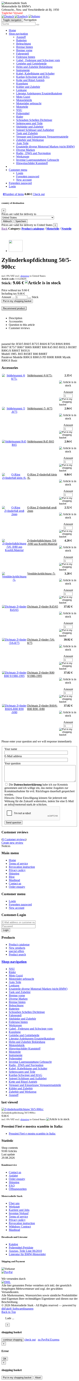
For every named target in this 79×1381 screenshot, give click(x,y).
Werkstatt (14, 1206)
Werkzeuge (22, 156)
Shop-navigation (14, 962)
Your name (10, 749)
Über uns (14, 1203)
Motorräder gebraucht (28, 103)
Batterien (21, 40)
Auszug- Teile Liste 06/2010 (25, 1250)
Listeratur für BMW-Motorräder (27, 1254)
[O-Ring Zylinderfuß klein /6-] (14, 477)
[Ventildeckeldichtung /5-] (14, 579)
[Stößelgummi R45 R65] (14, 444)
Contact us (15, 883)
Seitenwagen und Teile (29, 123)
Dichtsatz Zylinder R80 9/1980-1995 (40, 674)
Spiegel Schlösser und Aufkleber (35, 130)
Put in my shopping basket (17, 301)
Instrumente (23, 70)
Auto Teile (22, 143)
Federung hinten (25, 56)
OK (4, 1358)
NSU (19, 110)
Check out (39, 194)
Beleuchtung (23, 43)
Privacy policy (17, 870)
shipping (24, 275)
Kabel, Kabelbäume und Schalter (35, 73)
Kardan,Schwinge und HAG (33, 76)
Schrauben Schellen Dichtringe (34, 120)
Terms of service (18, 863)
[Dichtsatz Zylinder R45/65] (14, 609)
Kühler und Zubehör (28, 86)
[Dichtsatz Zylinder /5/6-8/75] (14, 642)
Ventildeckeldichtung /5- (41, 573)
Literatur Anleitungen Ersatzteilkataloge (39, 93)
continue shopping (12, 1339)
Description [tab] (15, 318)
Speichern (20, 221)
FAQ (12, 1185)
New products (17, 947)
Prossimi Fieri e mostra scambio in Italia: (32, 1133)
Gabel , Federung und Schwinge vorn (38, 60)
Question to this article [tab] (22, 324)
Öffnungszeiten (18, 1188)
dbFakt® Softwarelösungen (17, 1308)
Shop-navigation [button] (18, 33)
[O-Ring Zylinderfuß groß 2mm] (14, 514)
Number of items (13, 194)
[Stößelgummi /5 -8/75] (14, 411)
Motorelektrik (24, 100)
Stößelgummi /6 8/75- (39, 375)
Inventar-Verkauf (18, 1213)
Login (19, 173)
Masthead (14, 880)
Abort (38, 1377)
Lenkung (21, 90)
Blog (12, 876)
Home (12, 30)
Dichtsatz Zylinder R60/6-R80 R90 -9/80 (42, 707)
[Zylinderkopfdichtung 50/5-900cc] (16, 250)
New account (24, 179)
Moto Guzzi (23, 96)
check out (30, 1339)
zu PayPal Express (48, 1339)
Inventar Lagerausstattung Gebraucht (37, 159)
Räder (19, 116)
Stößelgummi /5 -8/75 (39, 408)
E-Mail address (13, 756)
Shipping (14, 873)
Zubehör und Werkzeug (30, 139)
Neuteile (66, 228)
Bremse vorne (24, 50)
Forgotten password (27, 176)
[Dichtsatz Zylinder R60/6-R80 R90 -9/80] (14, 712)
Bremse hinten (24, 47)
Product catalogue (32, 228)
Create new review (12, 842)
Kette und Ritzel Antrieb (30, 80)
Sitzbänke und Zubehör (29, 126)
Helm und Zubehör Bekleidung (34, 66)
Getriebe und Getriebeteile (31, 63)
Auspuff (21, 37)
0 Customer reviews (14, 839)
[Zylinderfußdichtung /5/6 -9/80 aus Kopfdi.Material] (14, 550)
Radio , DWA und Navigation (33, 153)
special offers (16, 951)
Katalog (13, 1244)
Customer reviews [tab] (19, 328)
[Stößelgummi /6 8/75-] (14, 378)
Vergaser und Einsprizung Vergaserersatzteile (42, 136)
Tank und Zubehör (27, 133)
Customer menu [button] (18, 169)
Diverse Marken (25, 149)
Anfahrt (13, 1175)
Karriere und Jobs (19, 1209)
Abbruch (7, 221)
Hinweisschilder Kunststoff (32, 163)
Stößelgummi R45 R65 (40, 441)
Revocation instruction (22, 866)
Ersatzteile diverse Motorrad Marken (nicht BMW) (45, 146)
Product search (17, 954)
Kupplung (22, 83)
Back (4, 228)
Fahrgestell (22, 53)
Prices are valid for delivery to (18, 214)
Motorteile (22, 106)
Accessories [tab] (16, 321)
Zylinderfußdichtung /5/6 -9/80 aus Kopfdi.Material (42, 542)
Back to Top (8, 1311)
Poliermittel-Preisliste (21, 1247)
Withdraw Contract (20, 1226)
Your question (12, 763)
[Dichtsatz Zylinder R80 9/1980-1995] (14, 675)
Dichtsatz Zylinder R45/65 (42, 606)
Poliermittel (22, 113)
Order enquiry (17, 886)
